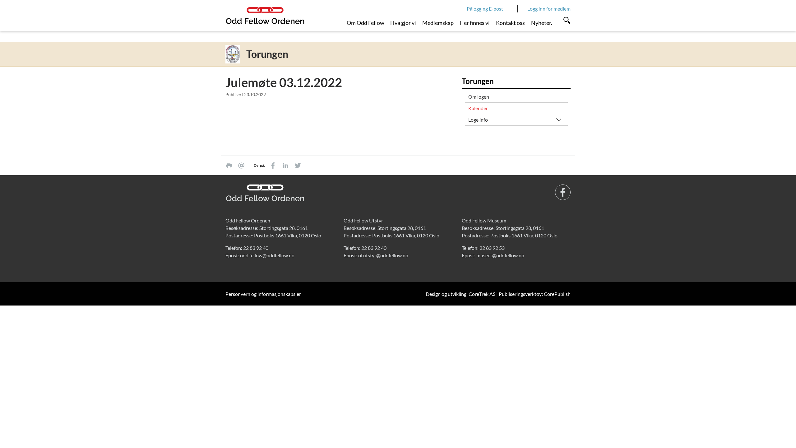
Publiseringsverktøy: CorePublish (535, 294)
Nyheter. (541, 22)
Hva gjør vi (403, 22)
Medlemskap (438, 22)
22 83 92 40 (255, 248)
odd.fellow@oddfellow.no (267, 255)
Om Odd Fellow (365, 22)
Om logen (478, 97)
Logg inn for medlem (549, 9)
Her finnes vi (475, 22)
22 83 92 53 (492, 248)
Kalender (478, 108)
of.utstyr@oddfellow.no (383, 255)
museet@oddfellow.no (500, 255)
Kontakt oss (510, 22)
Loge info (478, 120)
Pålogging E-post (485, 9)
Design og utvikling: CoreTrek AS (460, 294)
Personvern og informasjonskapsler (263, 294)
